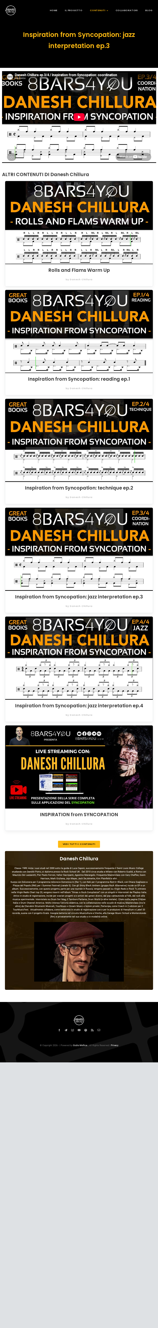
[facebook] (59, 1030)
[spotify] (85, 1030)
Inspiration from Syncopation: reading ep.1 (79, 379)
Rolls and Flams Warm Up (79, 270)
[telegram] (66, 1030)
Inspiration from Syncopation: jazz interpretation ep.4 (79, 705)
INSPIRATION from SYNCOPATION (79, 814)
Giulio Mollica (80, 1045)
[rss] (92, 1030)
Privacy (114, 1045)
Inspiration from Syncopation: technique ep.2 (79, 488)
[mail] (99, 1030)
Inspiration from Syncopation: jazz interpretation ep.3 (79, 596)
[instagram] (72, 1030)
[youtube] (79, 1030)
